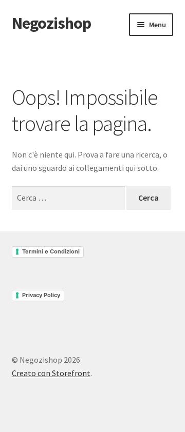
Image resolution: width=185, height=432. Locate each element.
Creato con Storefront (51, 373)
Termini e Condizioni (51, 251)
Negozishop (51, 23)
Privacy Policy (41, 295)
